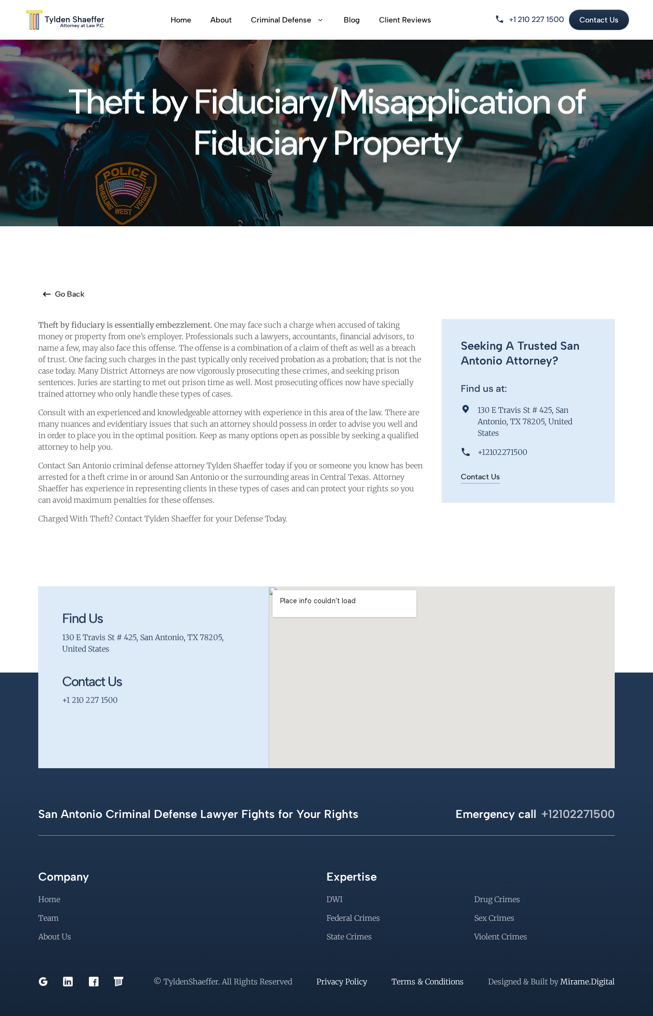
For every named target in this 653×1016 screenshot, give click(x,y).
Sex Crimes (494, 918)
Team (48, 918)
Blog (352, 19)
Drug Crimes (497, 899)
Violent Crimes (500, 936)
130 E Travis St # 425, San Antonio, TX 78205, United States (526, 421)
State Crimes (349, 936)
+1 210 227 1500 (536, 19)
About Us (54, 936)
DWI (334, 899)
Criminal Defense (281, 19)
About (221, 19)
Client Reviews (405, 19)
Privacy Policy (341, 981)
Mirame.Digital (587, 981)
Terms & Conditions (428, 981)
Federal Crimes (353, 918)
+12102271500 (502, 452)
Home (181, 19)
